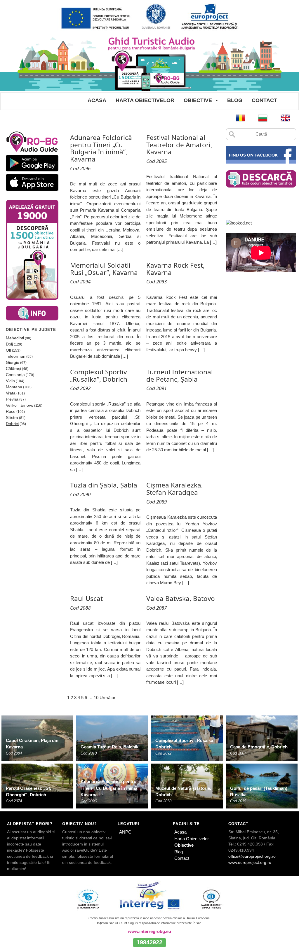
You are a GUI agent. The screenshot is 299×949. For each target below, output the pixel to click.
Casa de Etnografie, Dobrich (259, 746)
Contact (264, 100)
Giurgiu (12, 362)
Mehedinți (15, 338)
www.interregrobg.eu (149, 931)
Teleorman (15, 356)
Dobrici (12, 423)
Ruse (10, 411)
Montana (14, 387)
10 (96, 697)
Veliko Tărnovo (19, 405)
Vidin (10, 380)
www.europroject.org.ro (249, 862)
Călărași (13, 368)
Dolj (9, 344)
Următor (107, 697)
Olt (8, 350)
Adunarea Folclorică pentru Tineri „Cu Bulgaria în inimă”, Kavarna (111, 788)
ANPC (125, 831)
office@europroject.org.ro (252, 856)
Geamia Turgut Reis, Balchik (109, 746)
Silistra (12, 417)
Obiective (198, 100)
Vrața (10, 393)
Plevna (12, 399)
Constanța (15, 374)
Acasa (97, 100)
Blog (234, 100)
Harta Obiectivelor (145, 100)
